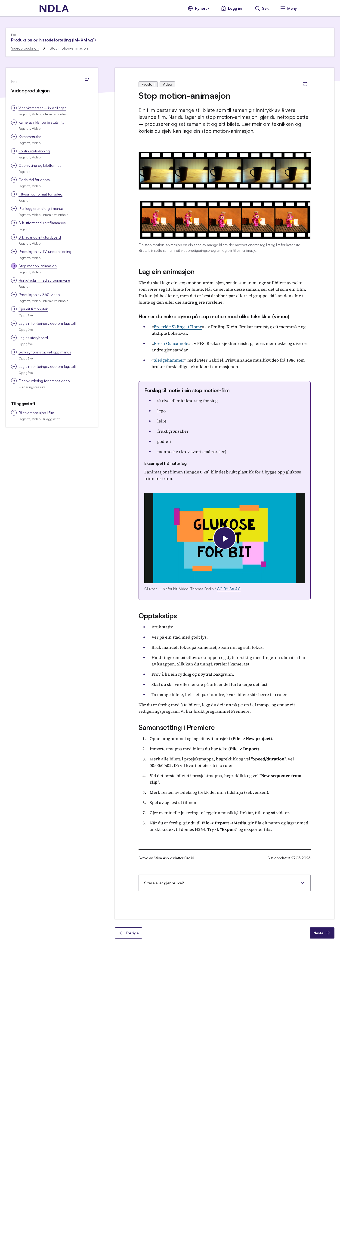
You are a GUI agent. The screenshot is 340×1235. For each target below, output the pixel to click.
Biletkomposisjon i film (36, 412)
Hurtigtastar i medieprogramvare (44, 280)
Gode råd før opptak (35, 179)
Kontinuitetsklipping (34, 151)
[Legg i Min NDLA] (305, 84)
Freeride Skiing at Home (178, 327)
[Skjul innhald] (87, 78)
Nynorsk (202, 8)
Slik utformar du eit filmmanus (42, 223)
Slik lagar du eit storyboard (40, 237)
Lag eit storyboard (33, 337)
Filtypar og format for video (40, 194)
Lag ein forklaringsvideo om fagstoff (47, 323)
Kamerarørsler (30, 136)
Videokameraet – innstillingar (42, 108)
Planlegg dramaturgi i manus (41, 208)
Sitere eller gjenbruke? (164, 883)
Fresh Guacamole (171, 343)
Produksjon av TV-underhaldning (45, 251)
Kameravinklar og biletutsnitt (41, 122)
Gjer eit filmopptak (33, 309)
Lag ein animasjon (167, 271)
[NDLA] (54, 8)
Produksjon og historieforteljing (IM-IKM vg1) (53, 39)
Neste (318, 933)
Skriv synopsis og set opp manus (45, 352)
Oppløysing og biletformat (40, 165)
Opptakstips (158, 615)
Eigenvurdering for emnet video (44, 380)
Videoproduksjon (25, 48)
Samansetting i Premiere (177, 727)
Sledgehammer (169, 360)
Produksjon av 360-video (39, 294)
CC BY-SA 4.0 (229, 588)
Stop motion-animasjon (38, 266)
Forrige (132, 933)
